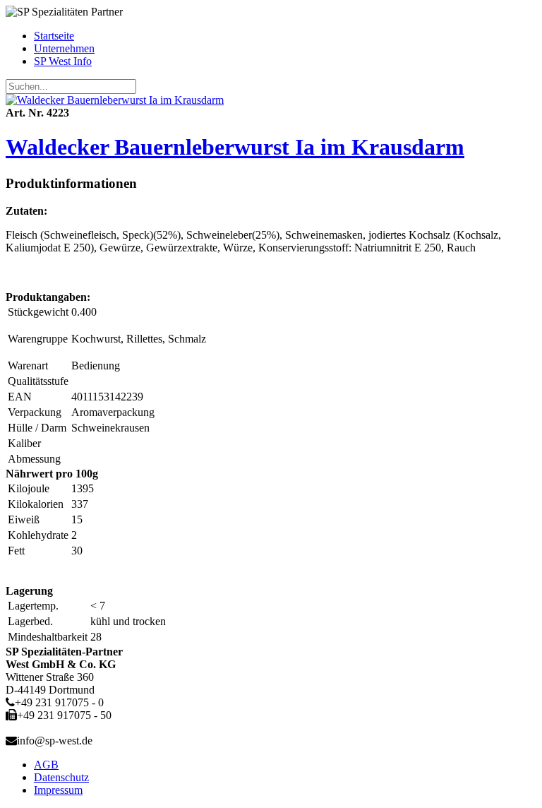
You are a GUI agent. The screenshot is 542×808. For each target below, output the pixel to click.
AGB (46, 765)
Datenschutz (61, 777)
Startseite (54, 36)
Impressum (58, 790)
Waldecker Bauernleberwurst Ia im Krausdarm (235, 147)
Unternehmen (64, 48)
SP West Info (63, 61)
